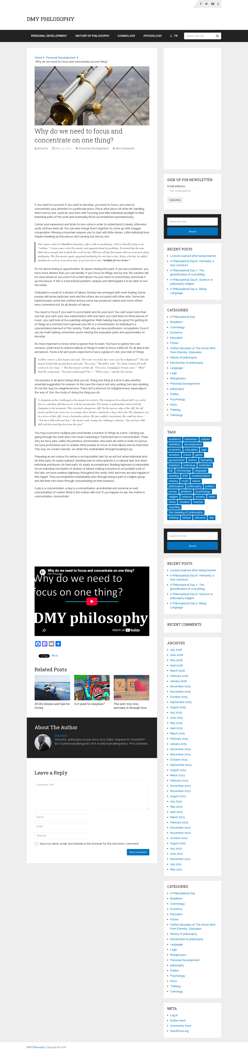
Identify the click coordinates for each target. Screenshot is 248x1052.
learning (174, 475)
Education (176, 337)
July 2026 (176, 649)
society (200, 496)
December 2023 (180, 785)
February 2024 (179, 780)
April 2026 (176, 665)
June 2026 (176, 655)
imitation (174, 465)
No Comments (125, 148)
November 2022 (180, 832)
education (191, 449)
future (187, 454)
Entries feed (178, 1020)
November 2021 (180, 859)
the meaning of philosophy (186, 512)
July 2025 (176, 712)
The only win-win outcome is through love (130, 705)
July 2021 (176, 864)
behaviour (191, 439)
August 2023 (178, 796)
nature (196, 481)
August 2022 (178, 843)
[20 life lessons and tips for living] (52, 687)
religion (173, 496)
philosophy (177, 388)
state (212, 496)
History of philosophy (92, 35)
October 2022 (178, 838)
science (187, 496)
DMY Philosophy (50, 19)
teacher (198, 502)
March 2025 (177, 733)
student (184, 502)
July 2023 (176, 801)
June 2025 (176, 717)
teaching (174, 507)
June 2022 (176, 853)
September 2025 (180, 702)
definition (174, 444)
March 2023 (177, 817)
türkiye (186, 517)
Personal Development (49, 35)
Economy (176, 332)
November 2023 (180, 791)
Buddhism (176, 322)
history (192, 460)
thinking (173, 517)
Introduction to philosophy (186, 362)
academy (175, 439)
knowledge (184, 470)
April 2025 (176, 728)
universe (200, 517)
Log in (174, 1015)
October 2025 (178, 696)
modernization (201, 475)
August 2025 (178, 707)
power (173, 491)
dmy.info (42, 148)
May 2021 (176, 869)
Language (176, 368)
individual (189, 465)
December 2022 (180, 827)
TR (175, 35)
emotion (174, 454)
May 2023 (176, 806)
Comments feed (180, 1025)
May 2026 (176, 660)
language (201, 470)
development (193, 444)
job (171, 470)
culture (205, 439)
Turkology (176, 415)
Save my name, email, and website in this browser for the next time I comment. (89, 843)
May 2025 (176, 723)
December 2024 (180, 749)
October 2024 (179, 759)
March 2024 (177, 775)
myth (185, 481)
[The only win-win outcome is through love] (131, 687)
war (211, 517)
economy (175, 449)
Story (173, 404)
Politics (174, 394)
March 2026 (177, 670)
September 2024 (181, 764)
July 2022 (176, 848)
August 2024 (178, 770)
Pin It (55, 655)
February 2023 (179, 822)
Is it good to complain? (89, 704)
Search (217, 36)
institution (205, 465)
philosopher (176, 486)
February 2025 (179, 738)
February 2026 (179, 676)
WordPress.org (179, 1031)
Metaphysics (178, 378)
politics (209, 486)
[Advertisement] (92, 177)
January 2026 (178, 681)
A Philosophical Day (182, 316)
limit (185, 475)
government (177, 460)
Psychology (153, 35)
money (173, 481)
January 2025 (178, 744)
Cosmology (126, 35)
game (198, 454)
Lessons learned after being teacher (193, 256)
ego (203, 449)
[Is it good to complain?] (92, 687)
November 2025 (180, 691)
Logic (173, 373)
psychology (203, 491)
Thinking (175, 409)
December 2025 (180, 686)
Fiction (174, 343)
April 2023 (176, 812)
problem (186, 491)
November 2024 (180, 754)
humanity (206, 460)
